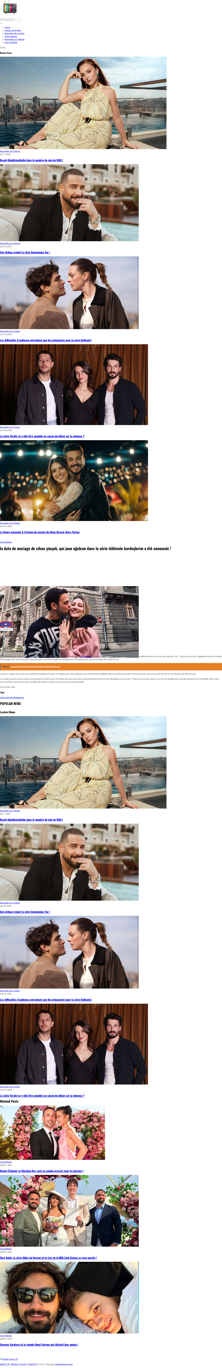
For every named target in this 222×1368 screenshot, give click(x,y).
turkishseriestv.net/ (64, 1364)
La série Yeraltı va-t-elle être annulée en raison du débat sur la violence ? (42, 436)
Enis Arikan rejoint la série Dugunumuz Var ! (25, 252)
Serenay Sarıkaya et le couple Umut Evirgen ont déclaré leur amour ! (39, 1344)
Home (7, 27)
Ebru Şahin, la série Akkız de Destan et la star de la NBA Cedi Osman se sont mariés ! (48, 1258)
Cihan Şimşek (6, 697)
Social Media (6, 542)
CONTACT (32, 1364)
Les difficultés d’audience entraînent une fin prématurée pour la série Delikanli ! (46, 340)
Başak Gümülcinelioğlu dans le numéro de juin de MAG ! (31, 160)
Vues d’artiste (11, 42)
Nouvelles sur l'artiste (10, 151)
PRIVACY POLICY (19, 1364)
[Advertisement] (69, 569)
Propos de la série (13, 30)
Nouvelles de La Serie (14, 33)
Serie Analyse (11, 36)
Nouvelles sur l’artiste (15, 39)
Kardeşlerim (86, 656)
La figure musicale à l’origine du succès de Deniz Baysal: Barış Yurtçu (40, 532)
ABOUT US (4, 1364)
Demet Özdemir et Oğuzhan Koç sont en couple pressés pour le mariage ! (41, 1171)
